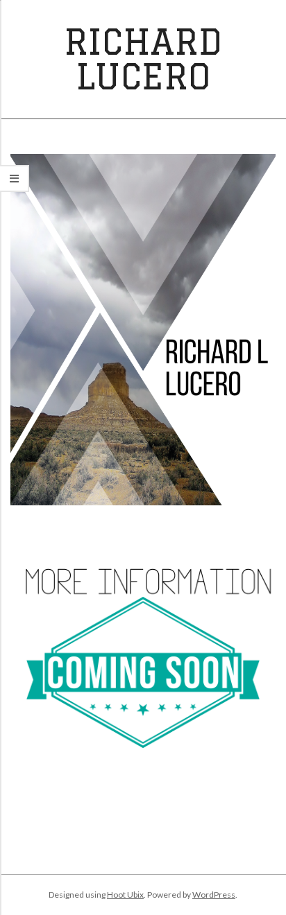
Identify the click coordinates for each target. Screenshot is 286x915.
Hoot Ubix (125, 894)
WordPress (213, 894)
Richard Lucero (143, 58)
